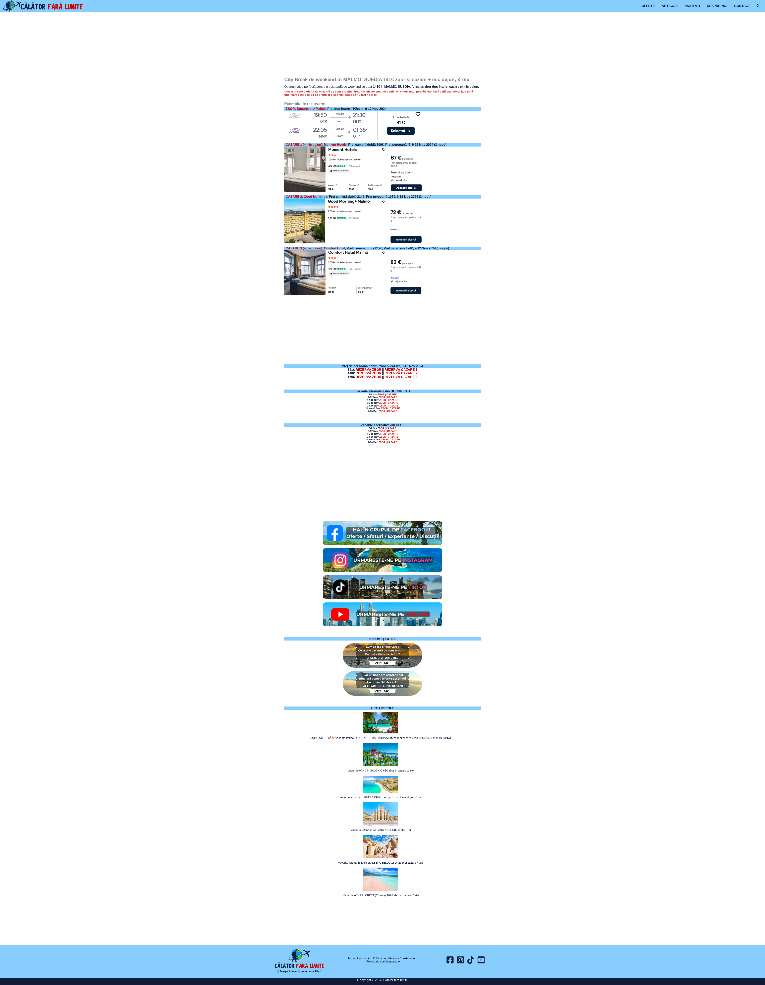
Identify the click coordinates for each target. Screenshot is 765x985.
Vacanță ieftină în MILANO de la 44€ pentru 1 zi (381, 829)
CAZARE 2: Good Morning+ (306, 196)
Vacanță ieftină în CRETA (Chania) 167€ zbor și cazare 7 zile (381, 895)
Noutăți (692, 6)
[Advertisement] (382, 45)
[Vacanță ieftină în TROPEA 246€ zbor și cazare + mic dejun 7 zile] (380, 784)
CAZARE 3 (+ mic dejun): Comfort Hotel (315, 248)
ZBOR (381, 394)
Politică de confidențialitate (383, 961)
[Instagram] (460, 960)
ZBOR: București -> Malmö (306, 108)
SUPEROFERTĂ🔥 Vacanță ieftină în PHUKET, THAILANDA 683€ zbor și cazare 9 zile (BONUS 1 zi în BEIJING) (380, 737)
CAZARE (391, 394)
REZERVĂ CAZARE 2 (400, 373)
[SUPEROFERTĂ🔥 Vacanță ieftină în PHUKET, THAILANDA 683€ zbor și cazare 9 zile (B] (380, 723)
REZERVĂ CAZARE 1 (400, 369)
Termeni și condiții (359, 958)
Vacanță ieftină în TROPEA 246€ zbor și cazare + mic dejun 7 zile (381, 797)
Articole (670, 6)
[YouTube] (481, 960)
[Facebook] (450, 960)
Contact (742, 6)
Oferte (648, 6)
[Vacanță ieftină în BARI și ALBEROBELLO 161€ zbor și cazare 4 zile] (380, 846)
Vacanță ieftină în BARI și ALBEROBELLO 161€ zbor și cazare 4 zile (381, 862)
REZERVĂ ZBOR (368, 369)
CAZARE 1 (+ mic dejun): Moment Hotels (316, 144)
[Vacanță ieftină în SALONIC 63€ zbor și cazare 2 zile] (380, 754)
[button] (758, 6)
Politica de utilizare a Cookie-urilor (394, 958)
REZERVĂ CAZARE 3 (400, 377)
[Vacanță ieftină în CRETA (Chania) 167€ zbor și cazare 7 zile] (380, 879)
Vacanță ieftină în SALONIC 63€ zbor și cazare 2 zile (381, 770)
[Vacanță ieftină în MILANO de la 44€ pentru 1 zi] (380, 814)
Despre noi (717, 6)
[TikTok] (471, 960)
